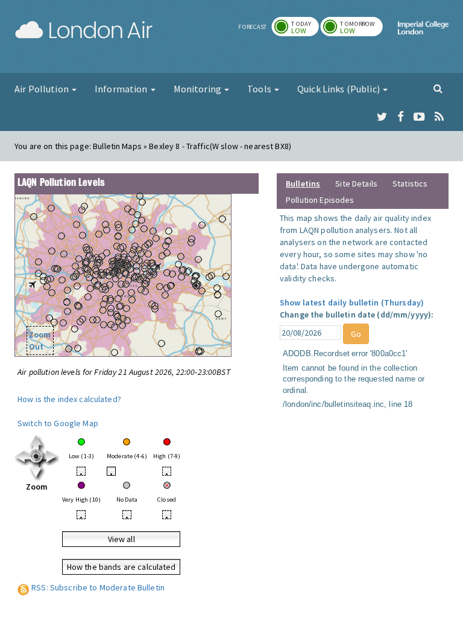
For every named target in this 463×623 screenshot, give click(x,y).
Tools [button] (260, 89)
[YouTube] (419, 117)
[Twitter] (382, 117)
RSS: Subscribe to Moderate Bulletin (98, 587)
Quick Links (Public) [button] (339, 89)
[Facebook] (400, 117)
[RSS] (439, 117)
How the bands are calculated (121, 566)
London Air (83, 30)
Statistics (409, 183)
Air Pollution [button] (42, 89)
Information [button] (122, 89)
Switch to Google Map (57, 423)
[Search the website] (438, 88)
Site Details (356, 183)
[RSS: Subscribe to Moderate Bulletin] (23, 587)
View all (121, 539)
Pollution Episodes (320, 199)
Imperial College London (423, 38)
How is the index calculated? (69, 399)
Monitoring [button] (199, 89)
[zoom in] (37, 457)
